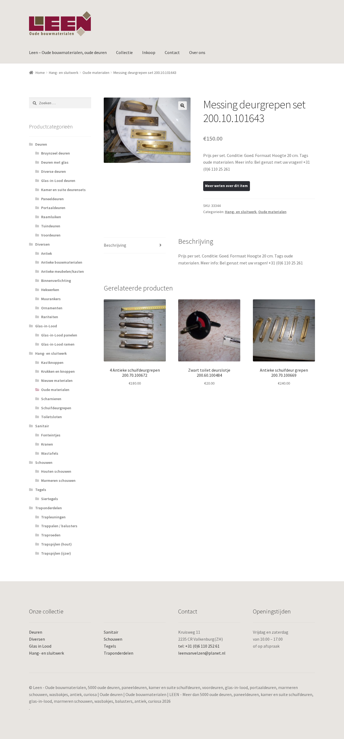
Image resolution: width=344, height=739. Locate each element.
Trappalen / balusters (59, 525)
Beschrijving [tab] (115, 245)
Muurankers (51, 298)
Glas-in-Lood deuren (58, 180)
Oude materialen (96, 72)
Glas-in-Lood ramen (57, 344)
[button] (182, 105)
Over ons (197, 52)
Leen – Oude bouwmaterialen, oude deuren (68, 52)
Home (40, 72)
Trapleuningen (53, 517)
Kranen (47, 444)
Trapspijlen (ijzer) (56, 553)
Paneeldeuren (52, 198)
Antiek (46, 253)
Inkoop (148, 52)
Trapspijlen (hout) (56, 544)
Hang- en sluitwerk (63, 72)
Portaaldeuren (53, 207)
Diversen (42, 244)
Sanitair (42, 426)
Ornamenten (51, 308)
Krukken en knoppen (58, 371)
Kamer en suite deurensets (63, 189)
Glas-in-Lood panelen (59, 335)
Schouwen (43, 462)
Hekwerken (50, 289)
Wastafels (49, 453)
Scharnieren (51, 398)
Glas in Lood (40, 646)
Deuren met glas (55, 162)
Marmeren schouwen (58, 480)
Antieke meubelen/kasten (62, 271)
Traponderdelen (48, 507)
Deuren (41, 144)
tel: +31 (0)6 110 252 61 (199, 646)
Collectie (124, 52)
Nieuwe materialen (57, 380)
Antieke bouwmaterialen (61, 262)
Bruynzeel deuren (55, 153)
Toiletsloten (51, 416)
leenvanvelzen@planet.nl (201, 653)
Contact (172, 52)
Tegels (40, 489)
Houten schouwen (56, 471)
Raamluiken (51, 216)
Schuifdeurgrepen (56, 408)
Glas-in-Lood (46, 326)
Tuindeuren (50, 226)
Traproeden (50, 535)
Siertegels (49, 498)
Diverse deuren (53, 171)
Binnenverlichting (56, 280)
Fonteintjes (50, 435)
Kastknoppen (52, 362)
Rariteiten (49, 316)
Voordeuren (50, 235)
